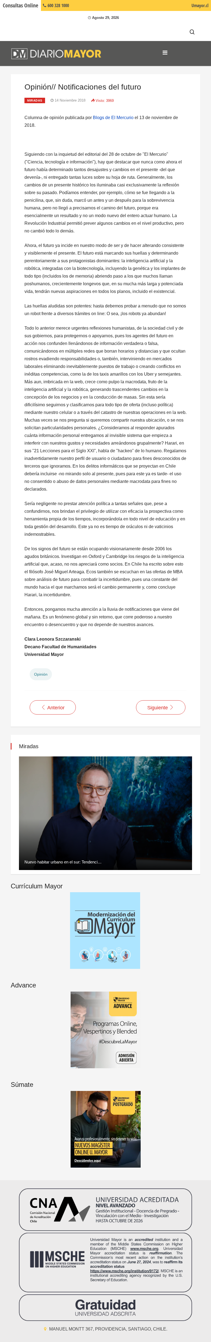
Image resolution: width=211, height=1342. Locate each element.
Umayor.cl (200, 5)
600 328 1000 (57, 5)
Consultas (20, 5)
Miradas (34, 100)
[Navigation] (165, 52)
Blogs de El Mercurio (113, 117)
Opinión (41, 674)
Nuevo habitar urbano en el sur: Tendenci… (63, 862)
